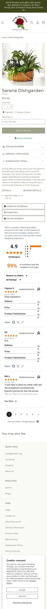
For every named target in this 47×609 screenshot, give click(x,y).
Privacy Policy (11, 533)
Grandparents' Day (13, 453)
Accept (22, 590)
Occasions (10, 459)
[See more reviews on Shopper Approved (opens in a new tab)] (22, 322)
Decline (22, 596)
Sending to (11, 117)
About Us (9, 471)
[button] (32, 22)
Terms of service (12, 551)
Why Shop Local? (13, 522)
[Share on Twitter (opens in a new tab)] (18, 322)
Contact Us (10, 516)
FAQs (7, 510)
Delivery (9, 112)
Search (8, 487)
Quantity (6, 102)
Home (4, 37)
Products (9, 465)
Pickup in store (23, 112)
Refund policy (11, 539)
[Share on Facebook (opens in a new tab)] (13, 322)
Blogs (8, 493)
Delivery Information (14, 527)
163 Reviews (16, 257)
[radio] (33, 246)
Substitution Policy (14, 545)
